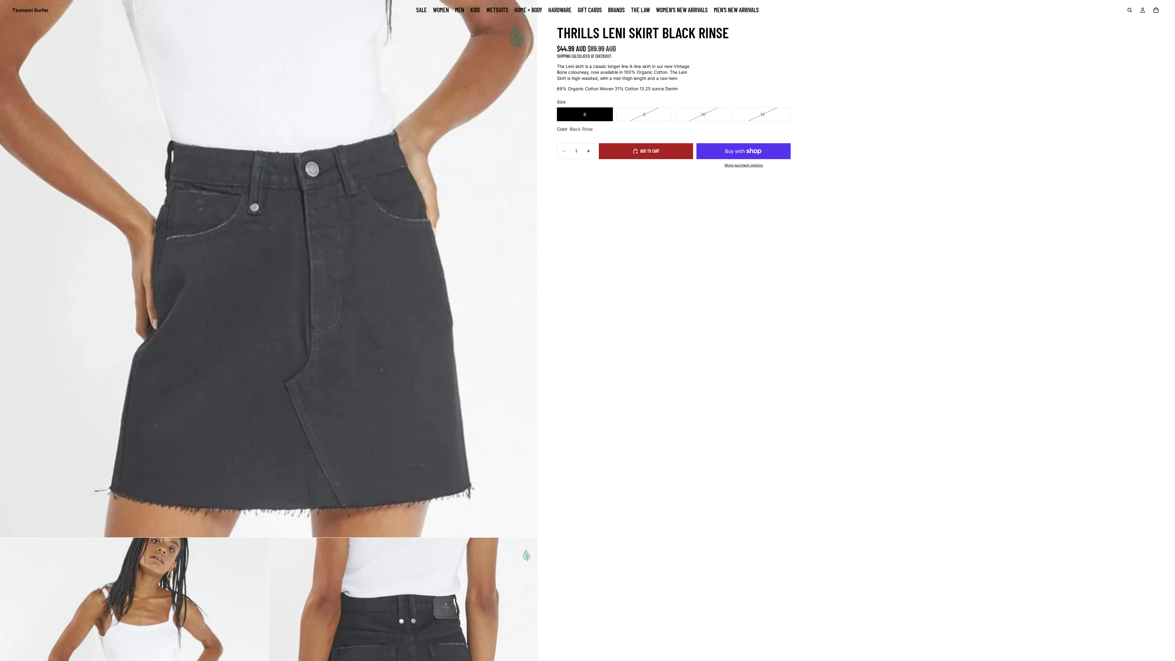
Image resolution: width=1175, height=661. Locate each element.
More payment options (744, 165)
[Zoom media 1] (268, 268)
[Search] (1129, 10)
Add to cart (649, 151)
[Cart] (1156, 10)
